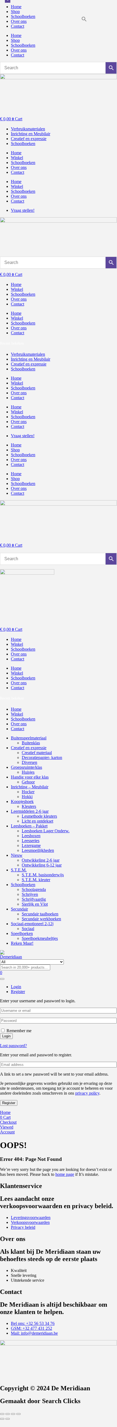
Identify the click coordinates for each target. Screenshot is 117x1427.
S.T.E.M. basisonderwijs (43, 874)
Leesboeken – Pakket (29, 826)
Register (8, 1103)
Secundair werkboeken (41, 918)
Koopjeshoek (22, 801)
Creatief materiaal (37, 752)
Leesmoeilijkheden (38, 850)
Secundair (19, 909)
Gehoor (28, 782)
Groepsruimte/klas (26, 767)
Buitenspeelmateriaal (28, 738)
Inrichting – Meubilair (29, 787)
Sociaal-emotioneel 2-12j (32, 923)
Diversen (29, 762)
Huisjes (28, 772)
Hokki (27, 796)
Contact (17, 26)
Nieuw (17, 855)
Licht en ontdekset (37, 821)
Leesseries (30, 840)
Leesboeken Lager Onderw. (45, 831)
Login (6, 1036)
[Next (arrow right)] (7, 1419)
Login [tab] (16, 986)
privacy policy (87, 1093)
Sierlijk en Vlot (35, 904)
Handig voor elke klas (30, 777)
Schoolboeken (23, 16)
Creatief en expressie (28, 747)
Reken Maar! (22, 943)
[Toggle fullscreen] (7, 1414)
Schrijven (30, 894)
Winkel (17, 157)
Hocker (28, 791)
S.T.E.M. (19, 870)
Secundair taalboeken (40, 914)
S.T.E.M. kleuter (36, 879)
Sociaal (28, 928)
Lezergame (31, 845)
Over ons (19, 21)
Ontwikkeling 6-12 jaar (42, 865)
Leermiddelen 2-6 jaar (30, 811)
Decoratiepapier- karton (42, 757)
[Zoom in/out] (2, 1414)
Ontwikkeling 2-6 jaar (40, 860)
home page (64, 1174)
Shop (15, 11)
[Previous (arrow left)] (2, 1419)
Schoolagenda (34, 889)
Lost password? (13, 1045)
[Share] (13, 1414)
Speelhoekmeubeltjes (40, 938)
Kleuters (29, 806)
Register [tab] (18, 991)
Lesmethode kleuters (39, 816)
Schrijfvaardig (34, 899)
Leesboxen (31, 835)
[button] (84, 20)
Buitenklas (31, 743)
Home (16, 6)
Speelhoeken (22, 933)
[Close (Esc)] (18, 1414)
